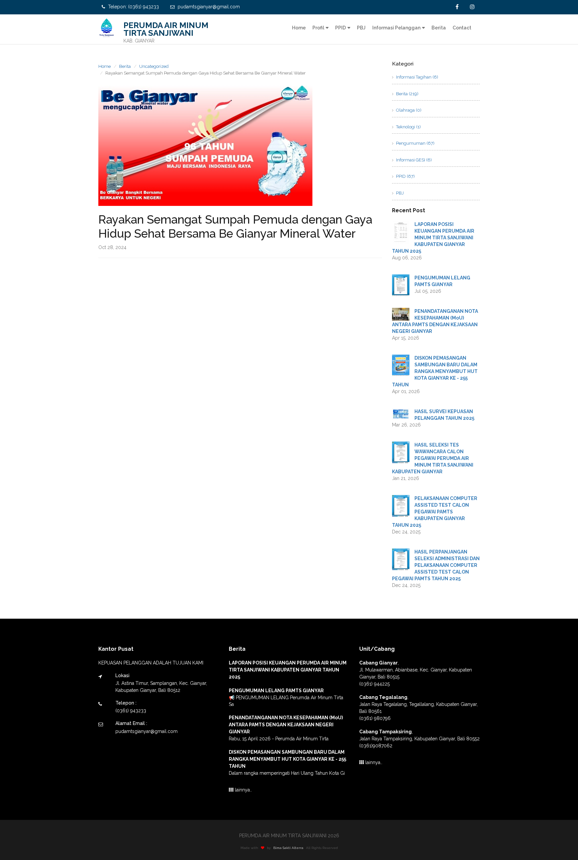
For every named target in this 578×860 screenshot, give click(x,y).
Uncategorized (154, 66)
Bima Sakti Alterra (288, 848)
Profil (318, 27)
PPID (340, 27)
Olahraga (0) (408, 110)
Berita (438, 27)
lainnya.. (242, 789)
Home (299, 27)
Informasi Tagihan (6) (416, 77)
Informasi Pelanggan (396, 27)
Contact (462, 27)
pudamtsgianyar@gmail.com (208, 6)
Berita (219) (406, 93)
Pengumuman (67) (415, 143)
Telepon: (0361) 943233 (133, 6)
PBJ (361, 27)
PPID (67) (405, 176)
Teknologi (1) (408, 126)
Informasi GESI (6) (413, 159)
